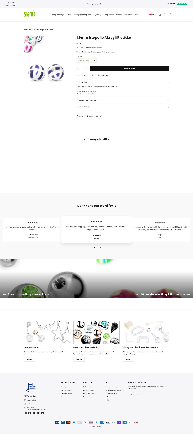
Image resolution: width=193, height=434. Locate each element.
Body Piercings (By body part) (80, 14)
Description (82, 82)
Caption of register (66, 394)
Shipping (86, 47)
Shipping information (86, 100)
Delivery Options (88, 387)
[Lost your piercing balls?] (96, 332)
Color (79, 56)
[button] (153, 14)
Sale (137, 14)
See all (29, 359)
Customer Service (66, 390)
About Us (64, 387)
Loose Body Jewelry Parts (42, 29)
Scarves (119, 14)
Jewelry (98, 14)
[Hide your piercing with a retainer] (146, 332)
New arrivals (128, 14)
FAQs (107, 400)
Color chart (109, 397)
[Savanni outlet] (47, 332)
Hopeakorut (109, 14)
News (62, 397)
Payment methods (88, 390)
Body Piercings (58, 14)
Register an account (89, 397)
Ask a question (83, 107)
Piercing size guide (111, 394)
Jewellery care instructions (113, 390)
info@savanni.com (32, 404)
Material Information (112, 387)
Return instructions (88, 394)
